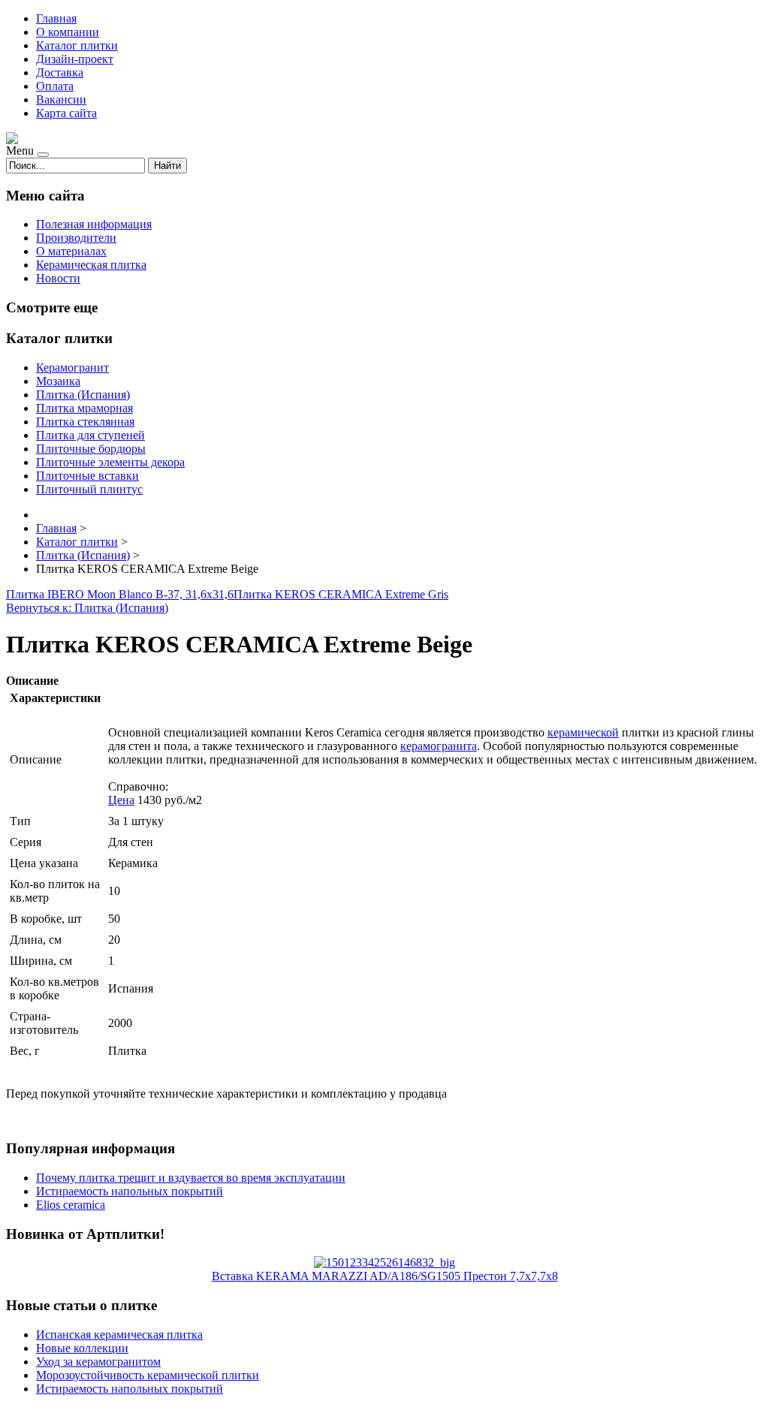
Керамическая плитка (91, 264)
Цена (121, 800)
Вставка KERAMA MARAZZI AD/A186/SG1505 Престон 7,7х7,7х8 (385, 1276)
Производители (76, 237)
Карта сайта (66, 113)
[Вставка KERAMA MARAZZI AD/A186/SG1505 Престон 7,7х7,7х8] (384, 1262)
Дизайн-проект (74, 59)
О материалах (71, 251)
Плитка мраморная (84, 408)
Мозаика (58, 381)
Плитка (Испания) (83, 394)
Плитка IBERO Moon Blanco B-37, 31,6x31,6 (120, 594)
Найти (167, 165)
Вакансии (61, 99)
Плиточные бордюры (91, 448)
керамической (583, 732)
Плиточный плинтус (89, 489)
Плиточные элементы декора (110, 462)
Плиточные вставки (87, 475)
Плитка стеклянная (85, 421)
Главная (56, 18)
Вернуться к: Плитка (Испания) (87, 607)
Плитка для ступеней (90, 435)
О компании (67, 32)
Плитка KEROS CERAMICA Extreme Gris (341, 594)
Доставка (59, 72)
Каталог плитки (77, 45)
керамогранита (438, 746)
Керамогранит (72, 367)
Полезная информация (94, 224)
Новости (58, 278)
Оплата (55, 86)
